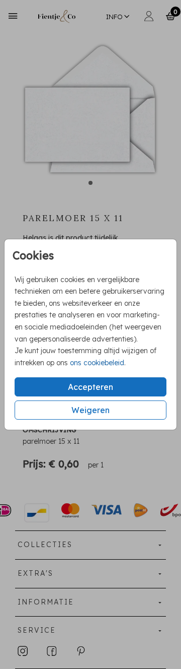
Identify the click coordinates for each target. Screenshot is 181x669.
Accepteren (90, 387)
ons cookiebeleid (97, 362)
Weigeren (90, 410)
